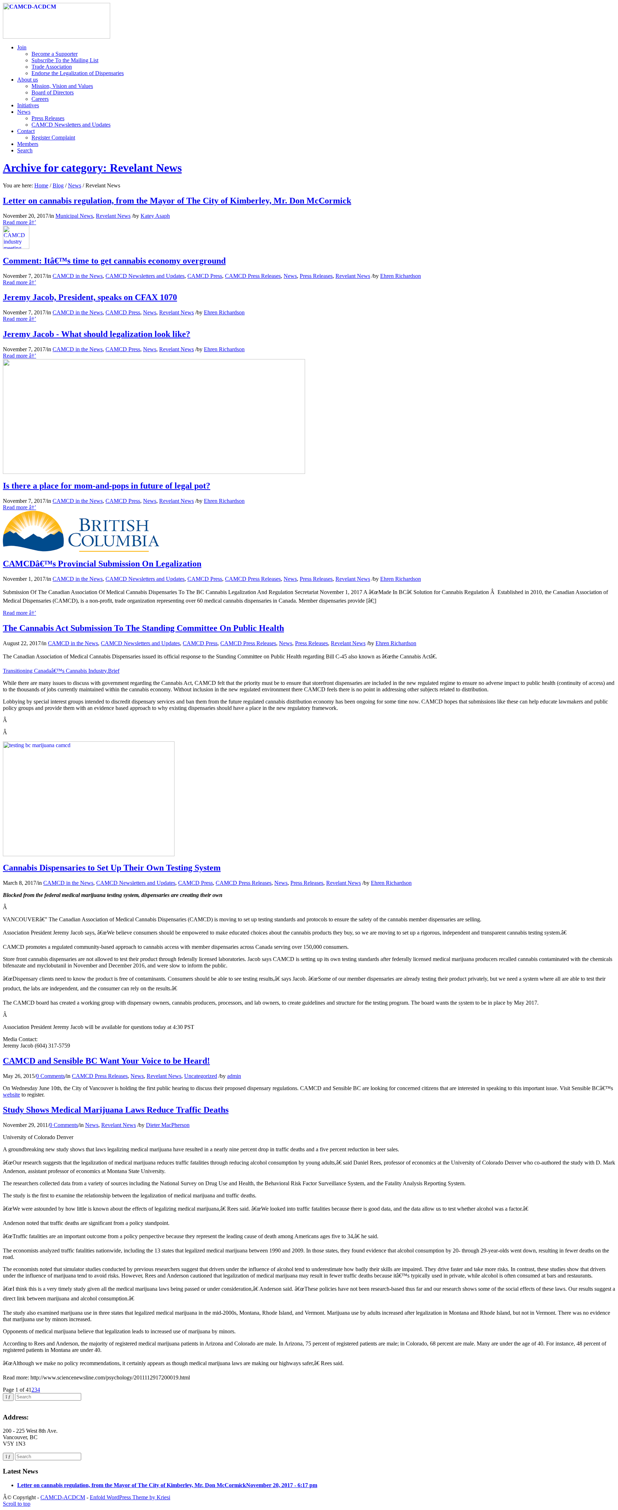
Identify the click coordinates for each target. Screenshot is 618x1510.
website (11, 1095)
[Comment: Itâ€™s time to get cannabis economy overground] (16, 247)
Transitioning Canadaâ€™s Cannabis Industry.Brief (61, 671)
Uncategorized (200, 1076)
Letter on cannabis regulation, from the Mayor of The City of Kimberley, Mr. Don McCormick (177, 200)
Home (41, 185)
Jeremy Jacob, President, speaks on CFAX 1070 (90, 297)
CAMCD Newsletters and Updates (145, 276)
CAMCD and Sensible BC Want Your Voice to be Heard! (106, 1060)
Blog (58, 185)
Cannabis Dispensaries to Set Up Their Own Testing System (112, 867)
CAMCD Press (204, 276)
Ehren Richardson (400, 276)
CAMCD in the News (78, 276)
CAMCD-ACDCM (62, 1497)
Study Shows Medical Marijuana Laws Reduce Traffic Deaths (116, 1109)
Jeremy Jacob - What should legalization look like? (96, 334)
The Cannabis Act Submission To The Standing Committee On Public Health (143, 628)
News (74, 185)
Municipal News (74, 216)
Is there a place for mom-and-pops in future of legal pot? (106, 485)
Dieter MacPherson (168, 1125)
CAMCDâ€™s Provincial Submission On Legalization (102, 563)
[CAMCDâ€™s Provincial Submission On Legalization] (81, 550)
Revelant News (113, 216)
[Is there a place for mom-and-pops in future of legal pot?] (154, 472)
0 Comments (50, 1076)
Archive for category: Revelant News (92, 167)
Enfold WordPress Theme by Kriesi (130, 1497)
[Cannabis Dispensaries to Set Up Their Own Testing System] (89, 854)
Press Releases (316, 276)
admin (234, 1076)
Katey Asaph (155, 216)
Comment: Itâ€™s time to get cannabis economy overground (114, 260)
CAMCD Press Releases (253, 276)
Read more (19, 222)
